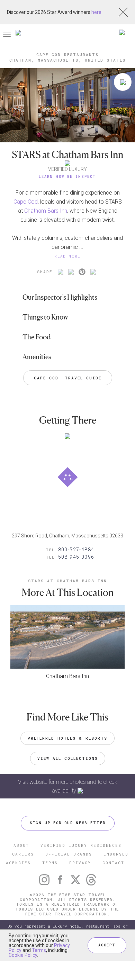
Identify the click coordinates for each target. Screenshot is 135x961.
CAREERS (23, 854)
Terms (39, 950)
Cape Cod (26, 201)
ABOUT (21, 845)
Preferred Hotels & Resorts (67, 738)
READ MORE (67, 256)
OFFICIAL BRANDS (68, 854)
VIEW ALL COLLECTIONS (67, 758)
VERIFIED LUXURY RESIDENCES (81, 845)
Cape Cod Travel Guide (67, 377)
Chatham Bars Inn (45, 210)
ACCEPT (107, 945)
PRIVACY (80, 862)
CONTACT (113, 862)
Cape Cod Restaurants (67, 54)
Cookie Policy (23, 955)
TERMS (50, 862)
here (96, 12)
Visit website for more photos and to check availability (67, 786)
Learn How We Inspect (67, 176)
